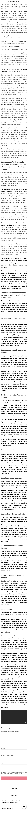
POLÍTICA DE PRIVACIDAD (16, 794)
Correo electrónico (7, 755)
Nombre (3, 748)
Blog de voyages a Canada (9, 800)
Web (2, 763)
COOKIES (6, 794)
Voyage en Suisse (13, 802)
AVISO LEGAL (14, 788)
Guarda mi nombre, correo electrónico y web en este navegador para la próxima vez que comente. (14, 773)
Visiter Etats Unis (13, 1)
